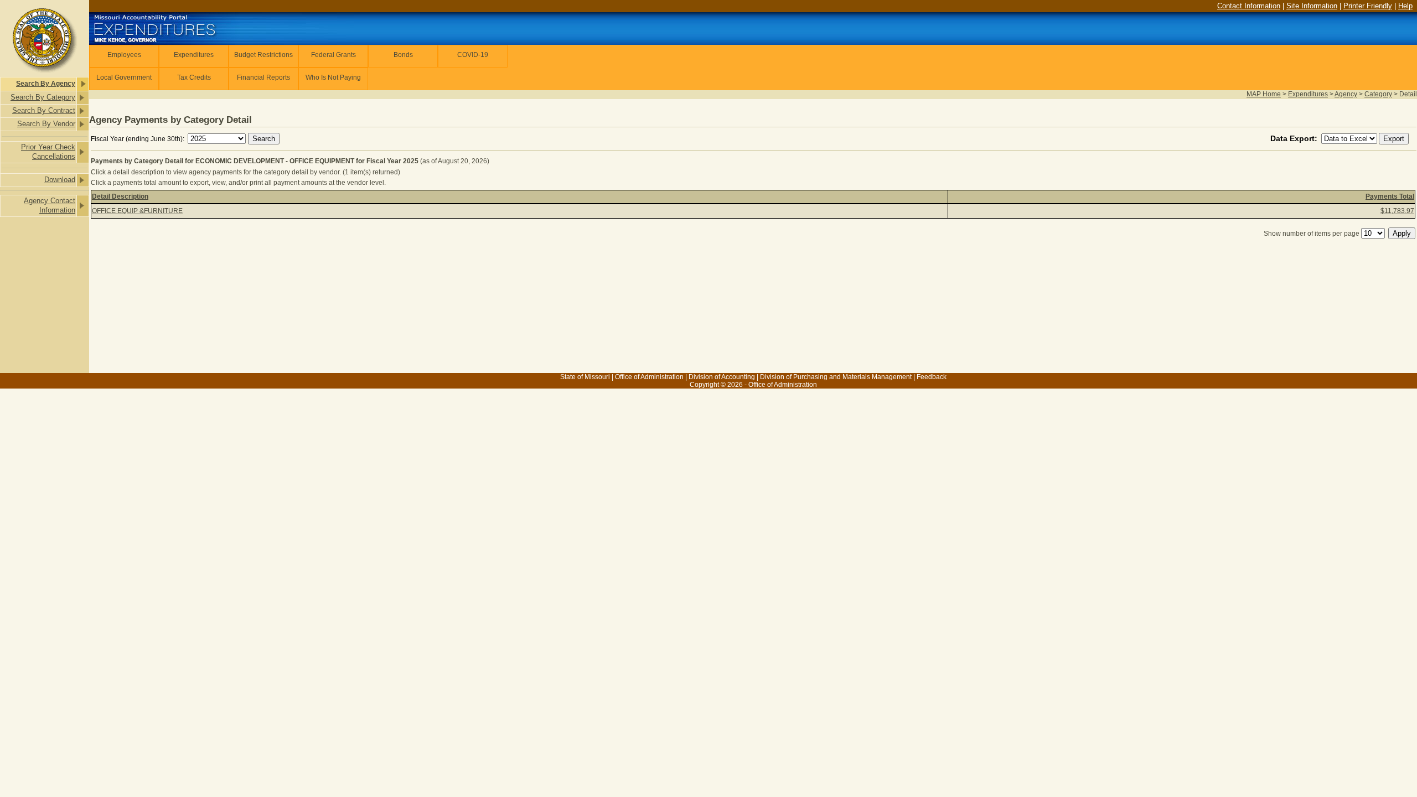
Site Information (1311, 6)
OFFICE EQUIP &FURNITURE (137, 211)
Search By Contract (43, 110)
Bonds (403, 55)
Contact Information (1248, 6)
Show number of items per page (1311, 233)
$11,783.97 (1397, 211)
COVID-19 (472, 55)
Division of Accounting (722, 377)
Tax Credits (194, 77)
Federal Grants (333, 55)
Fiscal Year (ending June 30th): (138, 139)
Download (59, 179)
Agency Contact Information (49, 205)
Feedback (932, 377)
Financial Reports (263, 77)
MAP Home (1264, 94)
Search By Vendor (46, 124)
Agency (1346, 94)
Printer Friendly (1367, 6)
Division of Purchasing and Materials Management (836, 377)
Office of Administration (649, 377)
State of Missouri (585, 377)
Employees (124, 55)
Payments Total (1390, 196)
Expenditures (194, 55)
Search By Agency (45, 83)
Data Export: (1295, 138)
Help (1405, 6)
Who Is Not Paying (333, 77)
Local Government (124, 77)
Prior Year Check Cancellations (48, 152)
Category (1378, 94)
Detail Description (120, 196)
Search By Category (43, 97)
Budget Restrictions (263, 55)
